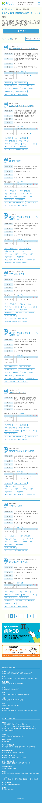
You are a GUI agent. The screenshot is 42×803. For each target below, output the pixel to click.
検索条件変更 (21, 31)
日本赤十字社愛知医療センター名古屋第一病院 (23, 218)
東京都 (4, 678)
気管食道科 (31, 747)
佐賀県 (8, 710)
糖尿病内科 (16, 726)
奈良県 (21, 694)
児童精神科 (20, 752)
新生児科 (36, 779)
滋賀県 (17, 694)
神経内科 (16, 728)
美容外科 (4, 789)
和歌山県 (26, 694)
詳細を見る (24, 71)
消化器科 (9, 763)
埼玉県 (14, 678)
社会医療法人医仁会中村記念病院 (23, 48)
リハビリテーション (13, 757)
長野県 (8, 683)
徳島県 (4, 705)
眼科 (3, 741)
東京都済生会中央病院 (18, 562)
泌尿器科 (9, 768)
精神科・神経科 (12, 752)
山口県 (21, 700)
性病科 (14, 768)
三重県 (17, 689)
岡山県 (13, 700)
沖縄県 (35, 710)
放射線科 (34, 728)
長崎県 (13, 710)
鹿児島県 (30, 710)
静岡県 (13, 689)
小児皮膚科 (9, 779)
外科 (7, 773)
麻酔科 (38, 773)
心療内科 (4, 752)
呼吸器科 (11, 747)
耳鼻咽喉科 (5, 747)
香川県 (8, 705)
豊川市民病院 (15, 161)
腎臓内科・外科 (26, 763)
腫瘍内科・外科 (29, 726)
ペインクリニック (7, 726)
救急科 (4, 773)
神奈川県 (9, 678)
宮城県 (17, 673)
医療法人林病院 (16, 506)
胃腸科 (4, 763)
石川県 (17, 683)
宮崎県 (26, 710)
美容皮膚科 (11, 789)
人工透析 (10, 728)
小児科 (4, 779)
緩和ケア (4, 728)
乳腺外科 (9, 784)
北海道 (4, 673)
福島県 (30, 673)
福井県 (21, 683)
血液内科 (22, 726)
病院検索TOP (9, 9)
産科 (13, 784)
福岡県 (4, 710)
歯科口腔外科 (20, 736)
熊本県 (17, 710)
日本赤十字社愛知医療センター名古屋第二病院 (23, 334)
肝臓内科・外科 (16, 763)
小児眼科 (25, 779)
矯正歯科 (13, 736)
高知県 (17, 705)
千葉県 (18, 678)
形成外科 (12, 773)
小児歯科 (7, 736)
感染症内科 (22, 728)
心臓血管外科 (24, 773)
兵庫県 (8, 694)
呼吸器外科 (25, 747)
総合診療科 (8, 724)
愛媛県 (13, 705)
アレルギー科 (27, 724)
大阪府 (4, 694)
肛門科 (4, 768)
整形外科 (4, 757)
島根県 (8, 700)
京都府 (13, 694)
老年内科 (20, 724)
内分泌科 (28, 728)
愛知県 (4, 689)
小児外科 (31, 779)
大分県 (21, 710)
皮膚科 (7, 741)
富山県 (13, 683)
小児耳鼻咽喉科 (17, 779)
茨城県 (23, 678)
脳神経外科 (32, 773)
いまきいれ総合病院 (17, 392)
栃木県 (27, 678)
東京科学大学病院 (16, 274)
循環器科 (17, 773)
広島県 (17, 700)
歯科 (3, 736)
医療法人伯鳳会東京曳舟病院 (21, 105)
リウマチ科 (23, 757)
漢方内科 (14, 724)
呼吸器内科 (18, 747)
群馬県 (31, 678)
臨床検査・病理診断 (8, 730)
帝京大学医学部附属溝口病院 (21, 451)
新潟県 (4, 683)
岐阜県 (8, 689)
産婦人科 (17, 784)
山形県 (26, 673)
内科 (3, 724)
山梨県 (35, 678)
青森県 (8, 673)
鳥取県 (4, 700)
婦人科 (4, 784)
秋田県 (21, 673)
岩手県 (13, 673)
